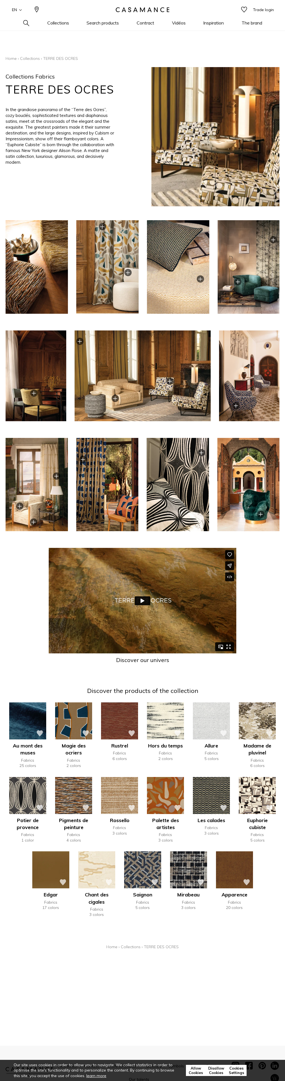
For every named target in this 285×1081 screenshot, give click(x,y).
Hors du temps (165, 745)
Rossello (119, 820)
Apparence (234, 894)
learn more (96, 1075)
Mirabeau (188, 894)
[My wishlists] (244, 9)
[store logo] (142, 9)
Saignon (142, 894)
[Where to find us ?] (36, 9)
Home (11, 58)
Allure (211, 745)
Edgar (51, 894)
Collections (30, 58)
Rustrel (119, 745)
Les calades (211, 820)
